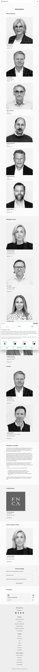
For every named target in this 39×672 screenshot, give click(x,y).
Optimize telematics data (19, 623)
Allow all (31, 347)
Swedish (10, 599)
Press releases (19, 664)
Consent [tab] (6, 326)
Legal (19, 643)
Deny (7, 347)
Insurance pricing (19, 626)
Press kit (19, 645)
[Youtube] (20, 613)
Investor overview (19, 655)
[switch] (14, 344)
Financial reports (19, 662)
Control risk (19, 621)
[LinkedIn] (15, 613)
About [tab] (32, 326)
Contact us (19, 647)
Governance (19, 660)
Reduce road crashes (19, 619)
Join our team (19, 638)
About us (19, 636)
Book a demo (19, 650)
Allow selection (19, 347)
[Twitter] (18, 613)
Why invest (19, 657)
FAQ (19, 640)
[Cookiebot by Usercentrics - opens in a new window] (34, 323)
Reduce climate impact (19, 628)
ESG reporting (19, 630)
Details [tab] (19, 326)
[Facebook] (23, 613)
